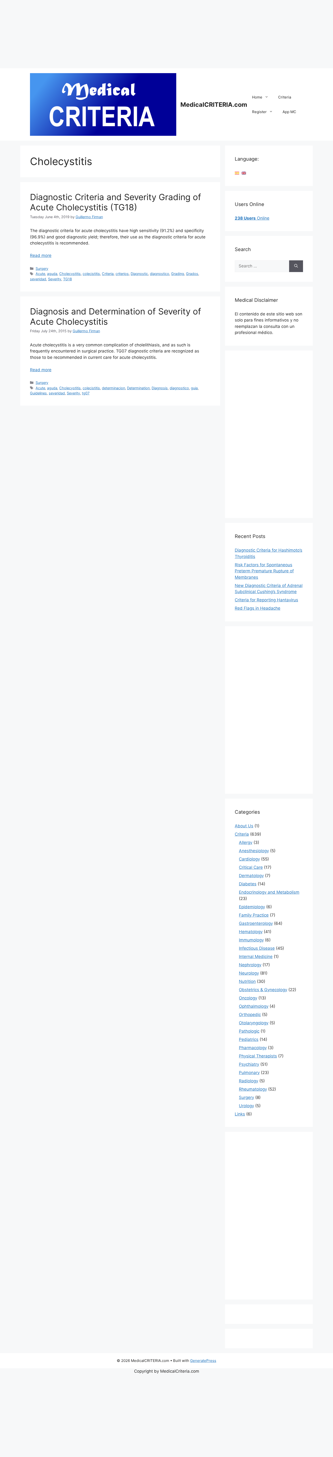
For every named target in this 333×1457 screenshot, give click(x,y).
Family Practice (254, 915)
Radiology (248, 1080)
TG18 (67, 279)
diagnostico (159, 274)
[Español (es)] (237, 172)
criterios (122, 274)
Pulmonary (249, 1072)
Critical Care (251, 867)
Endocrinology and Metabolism (269, 892)
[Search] (296, 266)
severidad (38, 279)
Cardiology (249, 859)
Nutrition (247, 981)
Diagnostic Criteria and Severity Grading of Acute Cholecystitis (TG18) (115, 202)
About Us (244, 825)
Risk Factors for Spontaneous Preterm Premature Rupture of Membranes (264, 571)
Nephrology (250, 964)
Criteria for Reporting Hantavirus (266, 599)
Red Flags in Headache (257, 608)
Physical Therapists (258, 1056)
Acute (40, 274)
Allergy (245, 842)
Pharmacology (253, 1047)
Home (257, 97)
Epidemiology (252, 906)
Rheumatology (253, 1089)
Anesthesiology (254, 850)
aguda (52, 274)
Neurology (249, 973)
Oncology (248, 998)
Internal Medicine (256, 956)
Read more (40, 255)
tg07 (85, 393)
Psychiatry (249, 1064)
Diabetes (247, 883)
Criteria (284, 97)
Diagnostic (139, 274)
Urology (246, 1105)
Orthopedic (250, 1014)
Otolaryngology (253, 1022)
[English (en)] (244, 172)
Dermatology (251, 875)
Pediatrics (248, 1039)
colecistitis (91, 274)
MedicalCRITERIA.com (213, 104)
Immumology (251, 940)
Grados (192, 274)
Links (240, 1114)
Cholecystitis (70, 274)
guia (194, 388)
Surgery (42, 268)
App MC (289, 111)
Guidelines (38, 393)
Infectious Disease (257, 948)
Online (252, 218)
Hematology (251, 931)
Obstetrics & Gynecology (263, 989)
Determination (138, 388)
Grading (177, 274)
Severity (54, 279)
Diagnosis (160, 388)
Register (259, 111)
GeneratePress (203, 1360)
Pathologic (249, 1031)
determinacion (113, 388)
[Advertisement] (146, 34)
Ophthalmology (253, 1006)
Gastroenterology (256, 923)
